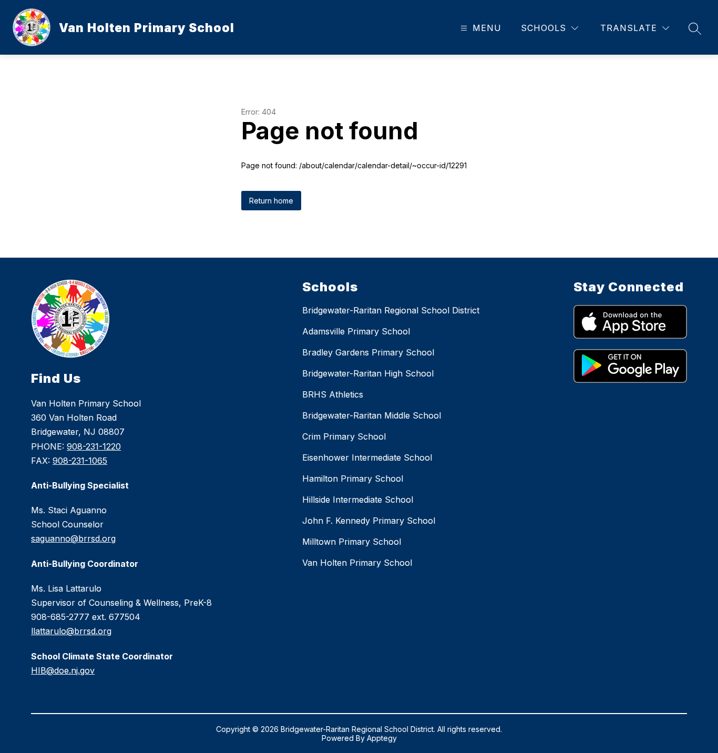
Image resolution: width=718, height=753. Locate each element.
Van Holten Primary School (357, 562)
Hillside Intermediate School (357, 499)
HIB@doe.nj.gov (63, 670)
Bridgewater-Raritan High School (368, 373)
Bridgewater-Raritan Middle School (371, 415)
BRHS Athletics (332, 394)
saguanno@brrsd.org (73, 538)
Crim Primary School (344, 436)
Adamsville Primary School (356, 331)
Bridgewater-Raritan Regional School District (390, 310)
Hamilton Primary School (352, 478)
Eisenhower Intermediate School (367, 457)
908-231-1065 (80, 460)
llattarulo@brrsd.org (71, 631)
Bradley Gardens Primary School (368, 352)
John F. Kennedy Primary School (368, 520)
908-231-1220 (94, 446)
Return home (271, 200)
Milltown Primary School (351, 541)
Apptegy (382, 738)
